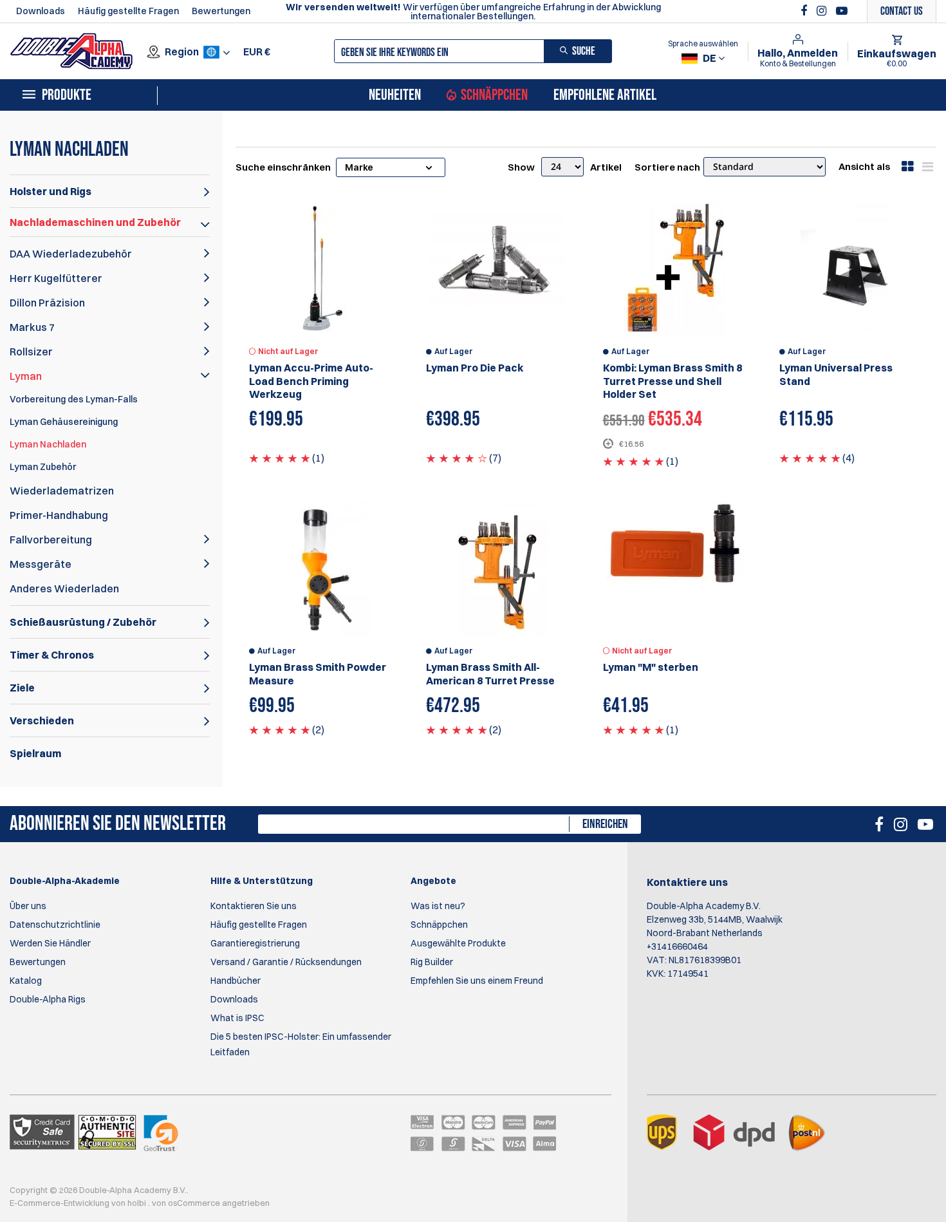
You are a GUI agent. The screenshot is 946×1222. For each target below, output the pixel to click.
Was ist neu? (438, 906)
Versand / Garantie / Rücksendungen (286, 962)
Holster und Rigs (50, 191)
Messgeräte (40, 564)
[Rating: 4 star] (456, 457)
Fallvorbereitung (51, 539)
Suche (583, 51)
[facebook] (805, 11)
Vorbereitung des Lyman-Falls (74, 399)
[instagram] (823, 11)
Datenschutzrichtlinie (55, 924)
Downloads (40, 11)
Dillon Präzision (47, 302)
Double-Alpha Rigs (48, 999)
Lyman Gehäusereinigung (64, 422)
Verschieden (42, 720)
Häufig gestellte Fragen (128, 11)
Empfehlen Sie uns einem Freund (477, 980)
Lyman (26, 376)
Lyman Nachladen (48, 444)
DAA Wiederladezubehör (71, 253)
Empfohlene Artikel (604, 95)
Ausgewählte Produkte (458, 943)
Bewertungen (221, 11)
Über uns (28, 906)
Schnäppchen (494, 95)
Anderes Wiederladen (64, 588)
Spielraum (35, 753)
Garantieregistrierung (255, 943)
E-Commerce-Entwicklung (60, 1203)
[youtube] (842, 11)
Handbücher (235, 980)
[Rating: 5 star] (279, 457)
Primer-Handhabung (59, 515)
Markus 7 (32, 327)
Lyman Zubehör (43, 467)
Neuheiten (395, 95)
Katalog (26, 980)
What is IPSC (237, 1018)
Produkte (66, 95)
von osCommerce (187, 1203)
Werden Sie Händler (50, 943)
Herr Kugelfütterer (56, 278)
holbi (137, 1203)
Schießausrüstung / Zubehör (83, 622)
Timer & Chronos (52, 654)
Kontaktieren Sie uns (253, 906)
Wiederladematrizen (62, 490)
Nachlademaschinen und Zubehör (95, 222)
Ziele (22, 687)
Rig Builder (432, 962)
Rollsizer (31, 351)
